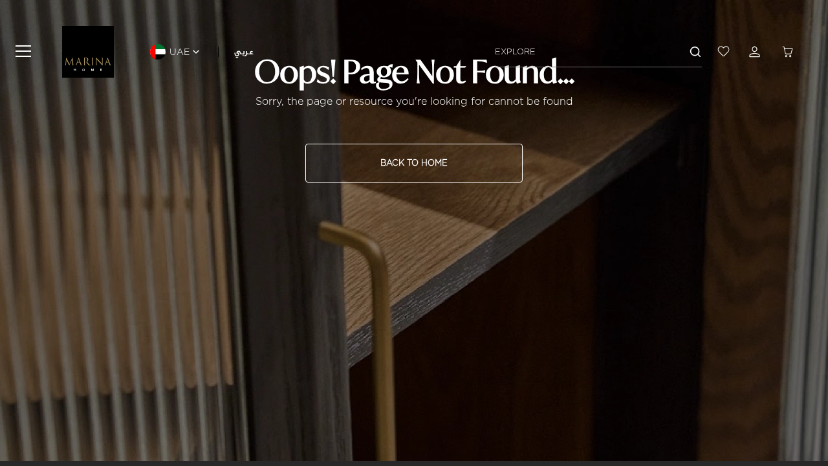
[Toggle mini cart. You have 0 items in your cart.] (789, 51)
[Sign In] (757, 51)
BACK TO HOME (414, 162)
